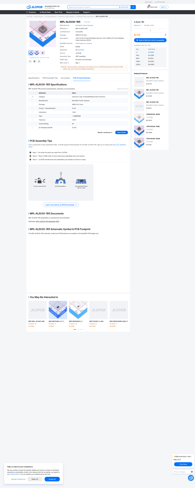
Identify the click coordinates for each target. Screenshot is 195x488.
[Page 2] (78, 329)
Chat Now (183, 464)
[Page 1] (75, 329)
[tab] (34, 78)
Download (80, 50)
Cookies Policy (14, 474)
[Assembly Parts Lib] (34, 7)
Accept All (52, 479)
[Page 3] (81, 329)
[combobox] (92, 7)
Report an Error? (122, 89)
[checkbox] (32, 96)
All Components (50, 16)
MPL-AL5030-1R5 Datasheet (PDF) (47, 221)
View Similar (121, 132)
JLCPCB (29, 16)
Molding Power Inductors (85, 16)
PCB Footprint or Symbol (84, 43)
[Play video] (60, 182)
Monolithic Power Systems (84, 25)
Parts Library (38, 16)
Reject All (35, 479)
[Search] (133, 7)
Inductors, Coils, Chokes (66, 16)
